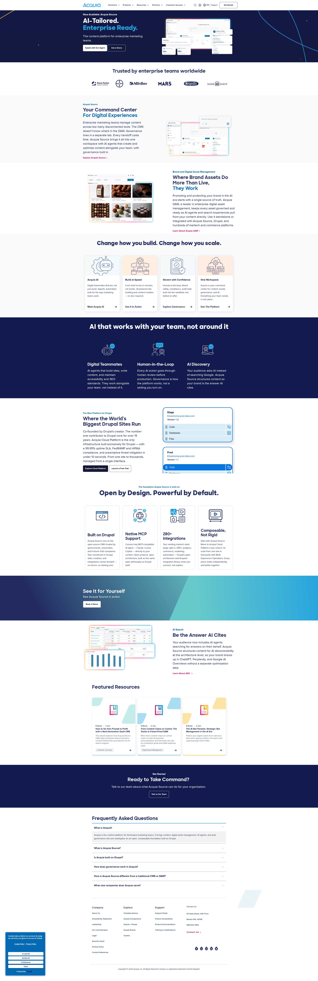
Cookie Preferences (100, 952)
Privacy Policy (31, 944)
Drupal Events (130, 930)
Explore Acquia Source (94, 157)
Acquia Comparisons (132, 919)
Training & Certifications (165, 930)
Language (206, 5)
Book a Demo (92, 604)
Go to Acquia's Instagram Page (206, 948)
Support (214, 5)
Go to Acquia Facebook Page (197, 948)
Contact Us (193, 932)
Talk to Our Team (159, 794)
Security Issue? (98, 941)
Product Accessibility (164, 919)
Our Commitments (100, 930)
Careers (127, 935)
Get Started (228, 5)
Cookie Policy (19, 944)
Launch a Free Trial (120, 468)
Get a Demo (116, 48)
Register (199, 5)
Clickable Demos (131, 913)
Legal (94, 935)
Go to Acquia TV (216, 948)
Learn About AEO (182, 673)
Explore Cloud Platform (95, 468)
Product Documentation (165, 924)
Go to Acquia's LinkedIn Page (211, 948)
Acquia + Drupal (130, 924)
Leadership (96, 924)
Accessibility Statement (102, 919)
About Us (96, 913)
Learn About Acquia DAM (185, 231)
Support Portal (161, 913)
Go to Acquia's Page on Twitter (201, 948)
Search (195, 5)
